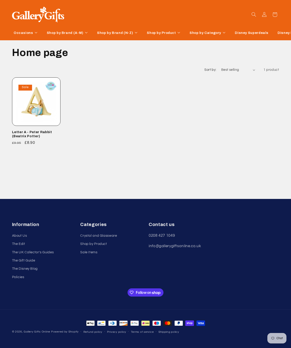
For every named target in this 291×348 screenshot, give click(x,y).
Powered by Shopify (65, 331)
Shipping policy (168, 332)
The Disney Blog (25, 268)
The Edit (18, 244)
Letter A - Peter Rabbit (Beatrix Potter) (32, 134)
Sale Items (88, 252)
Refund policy (93, 332)
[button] (253, 14)
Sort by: (210, 69)
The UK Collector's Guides (33, 252)
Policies (18, 277)
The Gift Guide (23, 260)
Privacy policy (116, 332)
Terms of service (142, 332)
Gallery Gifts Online (37, 331)
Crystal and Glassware (98, 235)
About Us (19, 235)
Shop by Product (93, 244)
